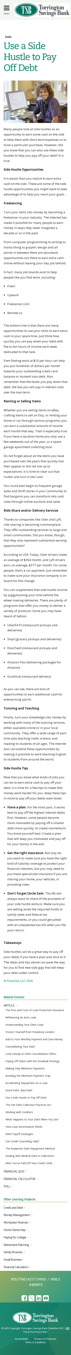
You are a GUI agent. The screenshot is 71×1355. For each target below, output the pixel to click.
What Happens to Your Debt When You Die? (32, 1119)
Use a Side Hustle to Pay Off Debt (26, 1097)
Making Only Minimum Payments (25, 1068)
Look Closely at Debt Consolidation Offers (30, 1054)
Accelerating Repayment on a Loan (26, 1083)
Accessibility (21, 1339)
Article (9, 1005)
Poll (7, 1186)
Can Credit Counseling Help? (22, 1141)
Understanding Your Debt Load (24, 1024)
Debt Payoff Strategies (19, 1134)
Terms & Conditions (35, 1342)
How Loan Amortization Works (23, 1126)
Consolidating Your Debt (20, 1046)
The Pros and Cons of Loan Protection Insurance (34, 1010)
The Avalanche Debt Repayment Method (30, 1148)
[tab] (36, 1005)
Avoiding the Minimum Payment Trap (27, 1075)
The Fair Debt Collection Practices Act (28, 1105)
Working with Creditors (19, 1112)
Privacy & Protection (45, 1339)
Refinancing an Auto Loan (20, 1017)
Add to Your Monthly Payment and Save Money (34, 1039)
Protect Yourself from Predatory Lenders (30, 1032)
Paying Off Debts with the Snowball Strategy (32, 1061)
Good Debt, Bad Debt (18, 1090)
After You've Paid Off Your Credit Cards (28, 1163)
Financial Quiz (14, 1171)
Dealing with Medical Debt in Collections (29, 1156)
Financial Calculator (19, 1179)
